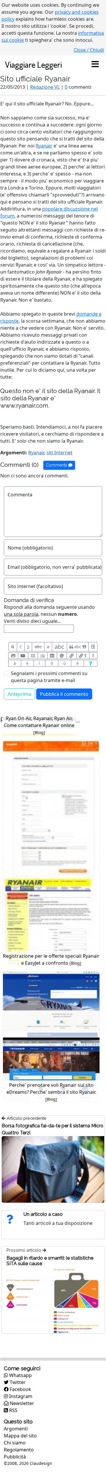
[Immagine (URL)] (13, 655)
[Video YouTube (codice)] (23, 655)
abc (38, 646)
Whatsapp (20, 1375)
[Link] (72, 655)
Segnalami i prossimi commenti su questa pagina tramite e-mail (49, 677)
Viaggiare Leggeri (33, 64)
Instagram (20, 1396)
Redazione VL (45, 87)
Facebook (20, 1389)
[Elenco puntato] (33, 655)
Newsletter (21, 1403)
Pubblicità (15, 1456)
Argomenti (16, 1428)
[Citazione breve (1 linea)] (92, 646)
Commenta (57, 465)
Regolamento (19, 1449)
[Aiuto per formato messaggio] (90, 663)
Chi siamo (15, 1442)
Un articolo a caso (43, 1214)
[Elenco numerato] (43, 655)
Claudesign (41, 1463)
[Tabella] (52, 655)
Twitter (17, 1382)
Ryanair (44, 145)
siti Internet (59, 452)
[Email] (62, 655)
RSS (12, 1410)
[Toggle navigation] (95, 64)
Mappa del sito (20, 1435)
